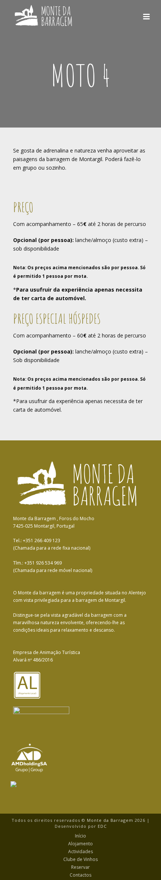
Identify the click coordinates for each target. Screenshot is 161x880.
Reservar (80, 867)
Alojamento (80, 844)
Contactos (80, 875)
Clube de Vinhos (80, 859)
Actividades (80, 852)
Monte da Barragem (110, 820)
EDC (102, 826)
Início (80, 836)
